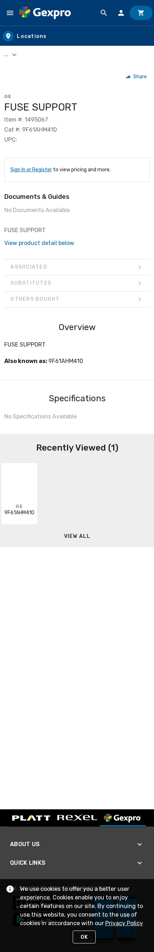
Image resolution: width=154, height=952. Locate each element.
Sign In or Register (31, 170)
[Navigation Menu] (10, 12)
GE (7, 96)
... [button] (7, 54)
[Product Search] (103, 12)
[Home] (45, 12)
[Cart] (141, 13)
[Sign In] (121, 12)
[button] (137, 76)
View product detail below (39, 243)
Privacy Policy (124, 923)
